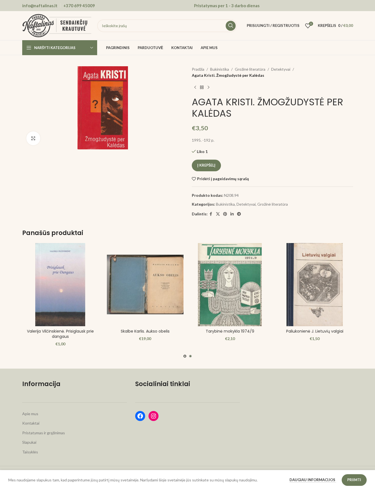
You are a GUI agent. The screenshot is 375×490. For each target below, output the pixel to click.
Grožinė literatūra (250, 69)
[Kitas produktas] (208, 87)
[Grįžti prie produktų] (201, 87)
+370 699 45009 (79, 5)
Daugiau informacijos (313, 480)
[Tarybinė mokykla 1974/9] (230, 284)
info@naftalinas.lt (39, 5)
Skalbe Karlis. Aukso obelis (145, 331)
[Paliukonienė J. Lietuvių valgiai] (314, 284)
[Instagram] (153, 416)
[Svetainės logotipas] (57, 25)
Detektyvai (280, 69)
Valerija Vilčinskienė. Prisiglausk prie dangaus (60, 334)
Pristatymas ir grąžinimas (43, 432)
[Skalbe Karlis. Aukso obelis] (145, 284)
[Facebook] (140, 416)
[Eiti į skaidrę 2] (190, 356)
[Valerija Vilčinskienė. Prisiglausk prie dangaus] (60, 284)
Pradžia (198, 69)
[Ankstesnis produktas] (195, 87)
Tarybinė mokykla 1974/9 (230, 331)
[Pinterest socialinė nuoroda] (225, 214)
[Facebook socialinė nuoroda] (211, 214)
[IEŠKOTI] (231, 26)
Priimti (354, 480)
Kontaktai (30, 423)
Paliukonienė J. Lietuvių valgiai (314, 331)
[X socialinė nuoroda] (218, 214)
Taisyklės (30, 452)
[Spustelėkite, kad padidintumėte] (33, 138)
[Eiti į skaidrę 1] (184, 356)
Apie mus (30, 413)
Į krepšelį (206, 165)
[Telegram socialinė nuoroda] (239, 214)
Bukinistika (219, 69)
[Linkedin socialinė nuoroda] (232, 214)
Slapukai (29, 442)
